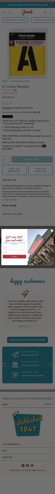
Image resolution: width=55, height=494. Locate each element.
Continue (14, 256)
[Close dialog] (52, 230)
